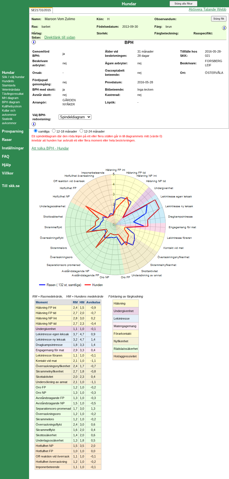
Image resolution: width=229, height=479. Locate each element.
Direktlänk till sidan (59, 37)
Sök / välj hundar (13, 77)
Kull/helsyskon (12, 106)
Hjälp (6, 165)
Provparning (12, 131)
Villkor (7, 173)
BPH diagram (11, 102)
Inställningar (13, 148)
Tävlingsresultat (12, 93)
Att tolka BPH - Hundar (50, 148)
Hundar (8, 72)
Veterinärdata (11, 89)
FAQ (5, 156)
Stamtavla (8, 85)
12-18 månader (66, 131)
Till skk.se (11, 186)
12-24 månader (94, 131)
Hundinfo (8, 81)
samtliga (43, 131)
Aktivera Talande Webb (207, 9)
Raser (7, 140)
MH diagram (10, 98)
